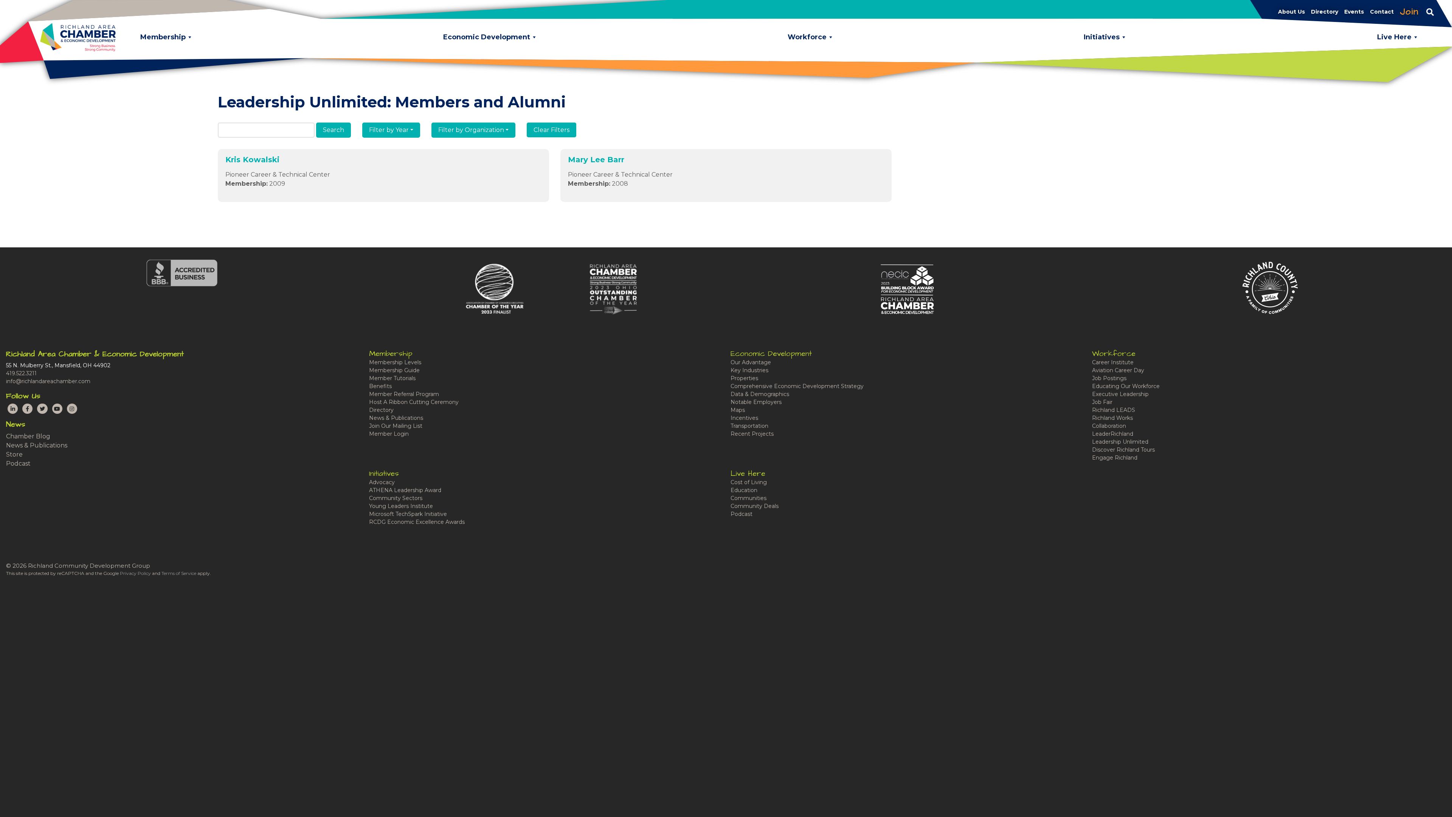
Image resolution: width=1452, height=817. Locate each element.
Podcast (18, 463)
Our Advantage (751, 362)
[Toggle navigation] (1430, 11)
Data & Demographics (760, 394)
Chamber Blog (28, 436)
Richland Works (1112, 418)
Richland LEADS (1113, 410)
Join (1409, 11)
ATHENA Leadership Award (405, 490)
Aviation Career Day (1118, 370)
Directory (381, 410)
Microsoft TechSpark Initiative (408, 514)
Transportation (749, 425)
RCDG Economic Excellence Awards (417, 522)
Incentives (744, 418)
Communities (748, 498)
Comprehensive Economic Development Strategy (797, 386)
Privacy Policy (135, 573)
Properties (744, 378)
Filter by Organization (471, 130)
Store (14, 454)
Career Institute (1113, 362)
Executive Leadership (1120, 394)
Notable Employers (756, 402)
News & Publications (36, 445)
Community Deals (755, 506)
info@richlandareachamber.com (48, 381)
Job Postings (1109, 378)
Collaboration (1109, 425)
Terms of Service (178, 573)
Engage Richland (1114, 457)
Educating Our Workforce (1126, 386)
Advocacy (382, 482)
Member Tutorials (392, 378)
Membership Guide (394, 370)
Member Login (389, 433)
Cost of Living (749, 482)
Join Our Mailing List (395, 425)
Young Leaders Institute (401, 506)
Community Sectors (395, 498)
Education (744, 490)
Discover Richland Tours (1123, 449)
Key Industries (749, 370)
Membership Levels (395, 362)
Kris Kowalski (252, 159)
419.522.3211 (21, 373)
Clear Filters (551, 130)
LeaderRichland (1112, 433)
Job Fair (1102, 402)
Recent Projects (752, 433)
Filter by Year (389, 130)
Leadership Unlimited (1120, 441)
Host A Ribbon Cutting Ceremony (414, 402)
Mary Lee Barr (596, 159)
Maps (738, 410)
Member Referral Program (404, 394)
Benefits (380, 386)
